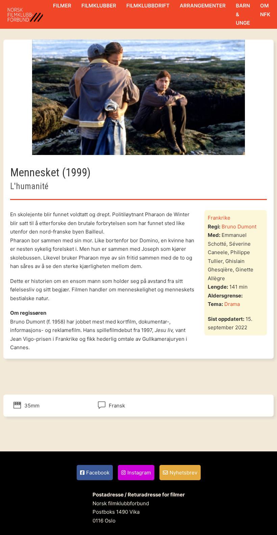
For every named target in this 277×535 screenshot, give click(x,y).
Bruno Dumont (239, 226)
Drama (232, 304)
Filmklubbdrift (148, 5)
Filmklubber (98, 5)
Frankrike (219, 218)
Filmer (62, 5)
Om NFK (265, 10)
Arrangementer (203, 5)
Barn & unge (243, 14)
